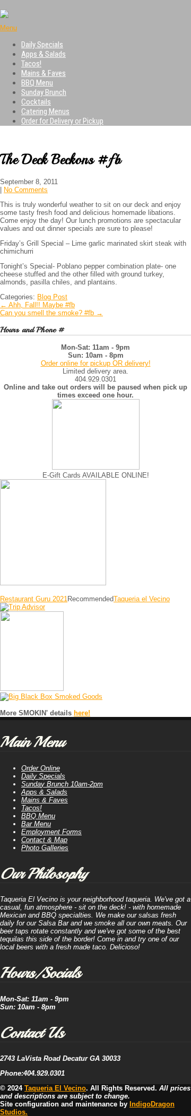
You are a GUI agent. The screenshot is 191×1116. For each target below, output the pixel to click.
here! (82, 713)
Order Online (40, 768)
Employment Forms (51, 832)
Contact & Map (44, 840)
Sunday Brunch (43, 92)
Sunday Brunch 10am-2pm (62, 784)
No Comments (26, 190)
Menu (8, 28)
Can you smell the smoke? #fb (51, 313)
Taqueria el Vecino (142, 599)
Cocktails (36, 102)
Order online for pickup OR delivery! (96, 363)
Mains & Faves (43, 73)
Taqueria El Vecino (55, 1088)
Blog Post (52, 297)
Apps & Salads (43, 54)
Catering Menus (45, 111)
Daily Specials (42, 44)
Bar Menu (36, 824)
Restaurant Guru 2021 (33, 599)
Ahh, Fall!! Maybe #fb (37, 305)
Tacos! (31, 63)
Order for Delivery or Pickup (62, 121)
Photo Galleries (44, 848)
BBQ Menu (37, 83)
